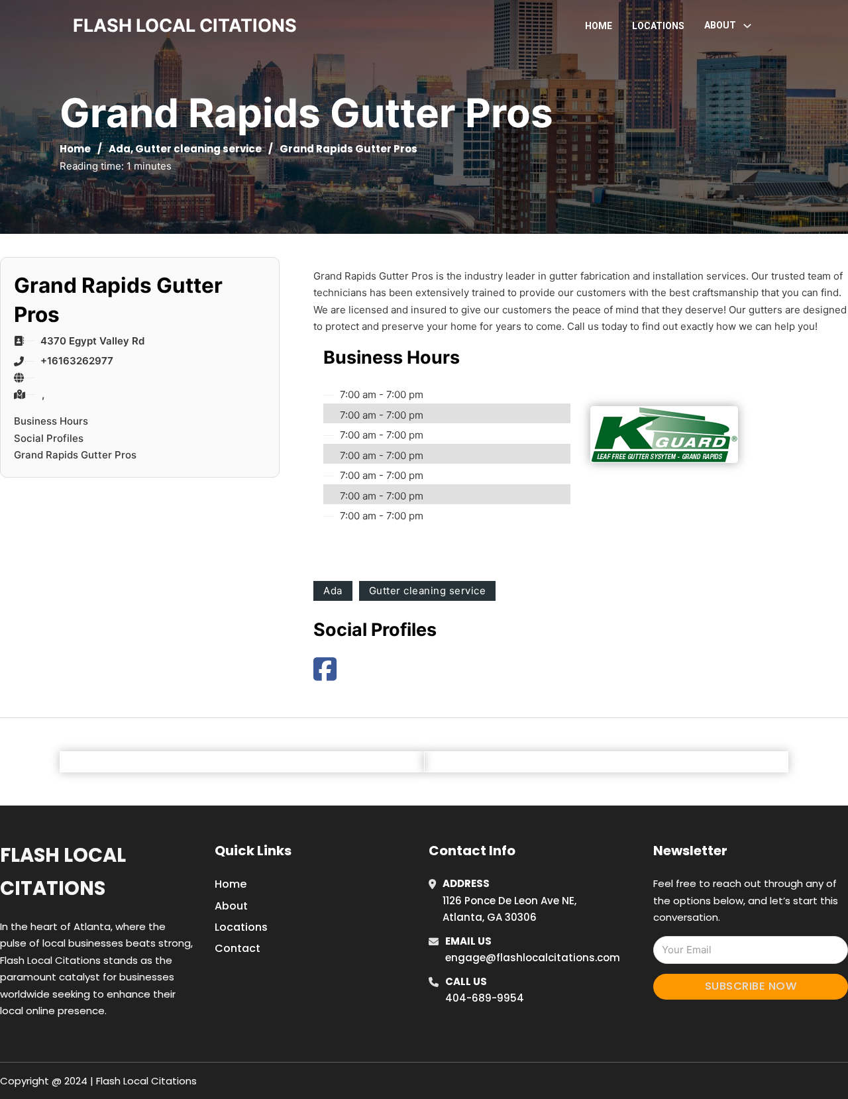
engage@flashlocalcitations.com (532, 958)
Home (598, 26)
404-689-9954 (484, 998)
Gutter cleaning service (198, 149)
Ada (120, 149)
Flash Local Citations (63, 871)
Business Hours (51, 421)
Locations (658, 26)
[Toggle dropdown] (747, 25)
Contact (237, 948)
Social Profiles (48, 438)
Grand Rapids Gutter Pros (75, 454)
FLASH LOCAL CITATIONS (185, 25)
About (231, 906)
